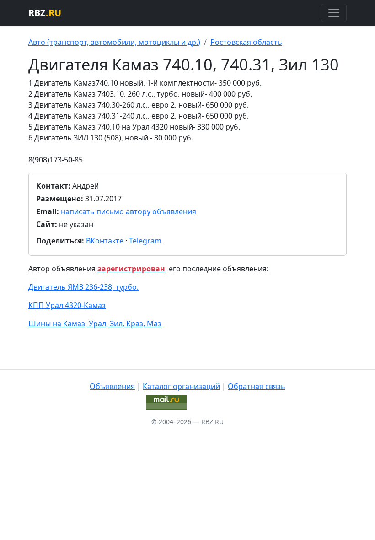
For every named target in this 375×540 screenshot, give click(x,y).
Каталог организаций (181, 386)
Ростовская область (246, 42)
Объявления (112, 386)
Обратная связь (256, 386)
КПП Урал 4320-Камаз (67, 305)
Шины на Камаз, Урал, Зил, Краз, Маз (94, 324)
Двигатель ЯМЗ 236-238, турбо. (83, 287)
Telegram (145, 241)
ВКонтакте (104, 241)
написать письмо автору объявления (128, 211)
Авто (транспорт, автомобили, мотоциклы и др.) (114, 42)
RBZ (44, 12)
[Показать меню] (334, 13)
